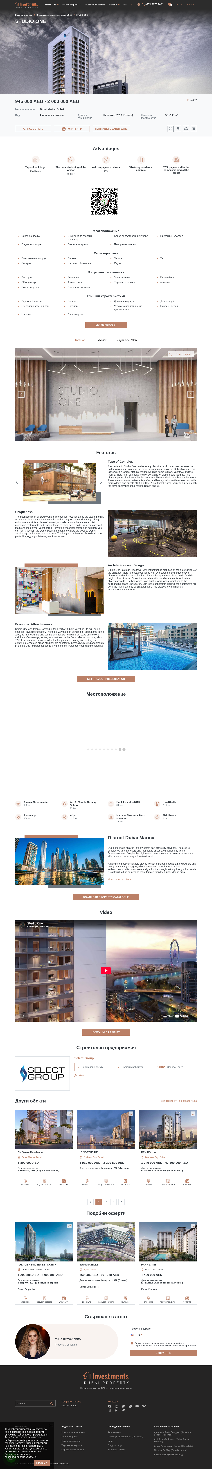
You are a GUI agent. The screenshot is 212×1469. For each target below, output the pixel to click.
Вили (110, 1441)
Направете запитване (111, 128)
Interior (80, 340)
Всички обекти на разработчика (179, 1101)
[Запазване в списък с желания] (69, 1113)
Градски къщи (115, 1445)
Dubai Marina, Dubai (32, 1157)
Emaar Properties (26, 1289)
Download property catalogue (106, 897)
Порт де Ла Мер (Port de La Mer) (170, 1450)
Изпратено (163, 1353)
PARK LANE (148, 1264)
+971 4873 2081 (154, 4)
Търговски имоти (116, 1449)
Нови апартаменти (71, 1441)
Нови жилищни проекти (73, 1432)
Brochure (25, 1185)
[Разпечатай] (186, 129)
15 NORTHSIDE (88, 1152)
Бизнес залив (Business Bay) (168, 1454)
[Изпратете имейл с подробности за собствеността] (194, 129)
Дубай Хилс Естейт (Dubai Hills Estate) (173, 1446)
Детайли (79, 1075)
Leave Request (106, 324)
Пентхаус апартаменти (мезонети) (125, 1436)
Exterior (101, 340)
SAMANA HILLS (88, 1264)
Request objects (44, 1185)
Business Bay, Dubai (93, 1157)
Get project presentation (106, 679)
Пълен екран (183, 354)
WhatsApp (75, 128)
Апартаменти (114, 1432)
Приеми (41, 1462)
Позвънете (35, 128)
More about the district (120, 879)
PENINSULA (148, 1152)
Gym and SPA (127, 340)
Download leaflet (106, 1032)
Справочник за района (72, 1449)
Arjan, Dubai (89, 1269)
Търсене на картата (71, 1445)
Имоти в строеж (69, 1436)
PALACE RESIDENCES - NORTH (37, 1264)
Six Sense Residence (30, 1152)
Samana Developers (89, 1287)
